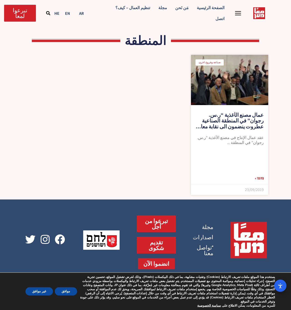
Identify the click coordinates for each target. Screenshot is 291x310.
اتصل (220, 18)
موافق (66, 291)
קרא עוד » (259, 178)
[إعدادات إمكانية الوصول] (280, 286)
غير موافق (39, 291)
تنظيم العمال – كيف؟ (132, 7)
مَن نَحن (182, 7)
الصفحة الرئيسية (211, 7)
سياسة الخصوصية (209, 305)
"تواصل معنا (205, 250)
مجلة (162, 7)
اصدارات (203, 237)
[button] (48, 13)
